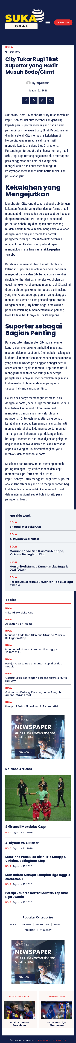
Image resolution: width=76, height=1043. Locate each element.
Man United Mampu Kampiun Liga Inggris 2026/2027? (39, 568)
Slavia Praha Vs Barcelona (19, 1024)
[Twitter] (33, 100)
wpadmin (42, 83)
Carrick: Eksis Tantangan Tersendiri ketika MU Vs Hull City (36, 679)
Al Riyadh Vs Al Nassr (24, 539)
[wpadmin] (29, 83)
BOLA (9, 47)
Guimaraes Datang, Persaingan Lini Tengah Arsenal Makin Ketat (33, 693)
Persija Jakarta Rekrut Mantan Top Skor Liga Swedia (41, 583)
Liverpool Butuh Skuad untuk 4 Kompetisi (31, 706)
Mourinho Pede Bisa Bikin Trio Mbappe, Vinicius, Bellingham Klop (37, 552)
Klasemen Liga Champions (56, 1024)
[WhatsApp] (50, 100)
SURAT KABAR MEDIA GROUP (50, 1040)
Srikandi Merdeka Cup (25, 527)
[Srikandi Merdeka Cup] (38, 798)
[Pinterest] (42, 100)
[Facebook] (25, 100)
